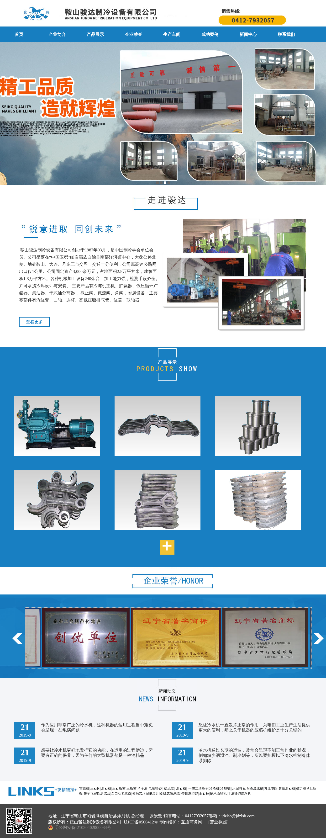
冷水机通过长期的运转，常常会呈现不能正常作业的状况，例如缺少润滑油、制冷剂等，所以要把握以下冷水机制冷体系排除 (254, 755)
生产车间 (171, 34)
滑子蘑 (142, 788)
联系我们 (286, 34)
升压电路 (271, 788)
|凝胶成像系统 (169, 793)
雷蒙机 (84, 788)
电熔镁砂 (155, 788)
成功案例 (210, 34)
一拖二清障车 (198, 788)
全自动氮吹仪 (121, 793)
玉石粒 (204, 793)
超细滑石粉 (287, 788)
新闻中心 (248, 34)
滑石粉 (106, 788)
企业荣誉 (133, 34)
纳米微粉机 (218, 793)
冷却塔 (225, 788)
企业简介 (57, 34)
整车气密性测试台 (97, 793)
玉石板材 (119, 788)
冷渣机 (214, 788)
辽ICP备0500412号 (141, 822)
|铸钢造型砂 (189, 793)
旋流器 (169, 788)
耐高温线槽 (255, 788)
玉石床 (95, 788)
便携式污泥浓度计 (145, 793)
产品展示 (95, 34)
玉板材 (131, 788)
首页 (19, 34)
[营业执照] (217, 822)
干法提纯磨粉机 (239, 793)
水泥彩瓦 (239, 788)
